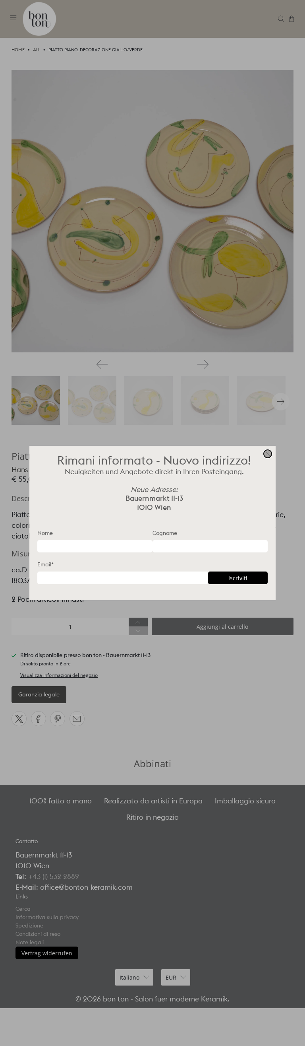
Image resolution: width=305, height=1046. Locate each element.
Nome (45, 533)
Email (45, 564)
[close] (268, 454)
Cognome (164, 533)
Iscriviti (237, 578)
